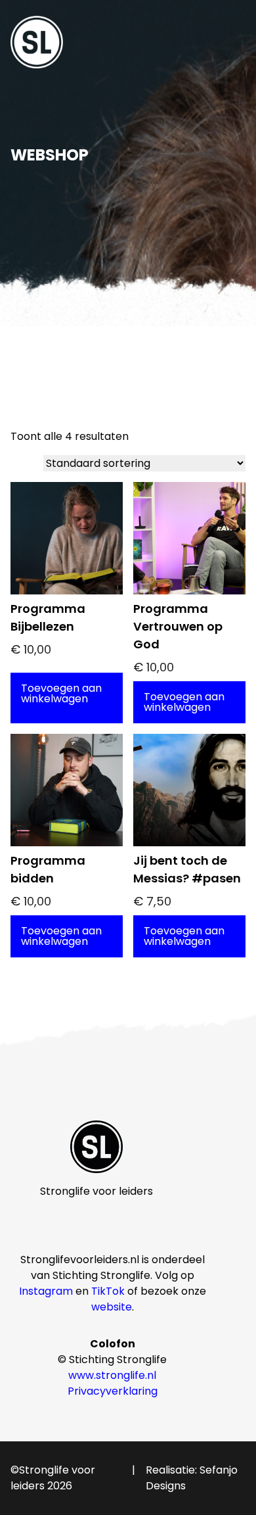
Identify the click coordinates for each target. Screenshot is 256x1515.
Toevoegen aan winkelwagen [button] (61, 693)
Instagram (46, 1291)
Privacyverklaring (113, 1391)
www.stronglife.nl (112, 1375)
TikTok (108, 1291)
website (111, 1306)
